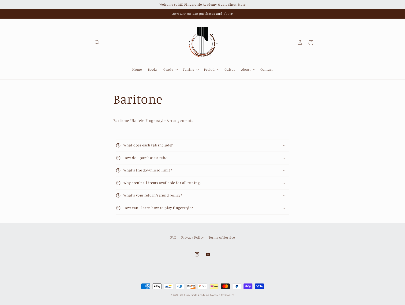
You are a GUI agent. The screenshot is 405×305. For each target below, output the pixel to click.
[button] (97, 42)
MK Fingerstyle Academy (194, 295)
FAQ (173, 237)
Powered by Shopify (222, 295)
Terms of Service (222, 237)
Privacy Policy (192, 237)
